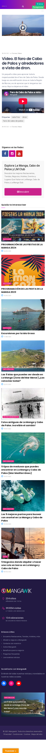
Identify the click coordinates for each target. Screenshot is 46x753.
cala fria (16, 117)
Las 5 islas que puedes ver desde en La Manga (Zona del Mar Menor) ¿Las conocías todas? (22, 377)
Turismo (14, 53)
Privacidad (8, 734)
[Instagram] (12, 153)
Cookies (27, 734)
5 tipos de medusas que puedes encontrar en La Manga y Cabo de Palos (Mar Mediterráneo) (21, 470)
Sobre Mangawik (9, 647)
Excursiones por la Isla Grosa (18, 333)
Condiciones (17, 734)
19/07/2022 (7, 429)
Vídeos (20, 53)
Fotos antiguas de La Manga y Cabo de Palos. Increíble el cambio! (22, 424)
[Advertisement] (23, 41)
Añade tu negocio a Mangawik (15, 640)
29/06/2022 (7, 524)
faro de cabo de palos (13, 121)
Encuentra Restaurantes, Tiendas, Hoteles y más (21, 636)
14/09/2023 (7, 295)
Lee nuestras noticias (11, 657)
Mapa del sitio (36, 734)
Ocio (5, 556)
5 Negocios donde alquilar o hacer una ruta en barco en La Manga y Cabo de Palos (21, 565)
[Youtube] (19, 153)
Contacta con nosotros (12, 643)
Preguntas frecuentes (11, 654)
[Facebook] (5, 153)
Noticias (7, 239)
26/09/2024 (7, 251)
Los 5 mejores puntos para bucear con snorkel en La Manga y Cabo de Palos (21, 517)
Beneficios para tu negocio (13, 650)
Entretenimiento (10, 417)
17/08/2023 (7, 336)
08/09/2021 (5, 53)
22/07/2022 (7, 384)
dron (25, 117)
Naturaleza (8, 369)
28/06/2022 (7, 571)
